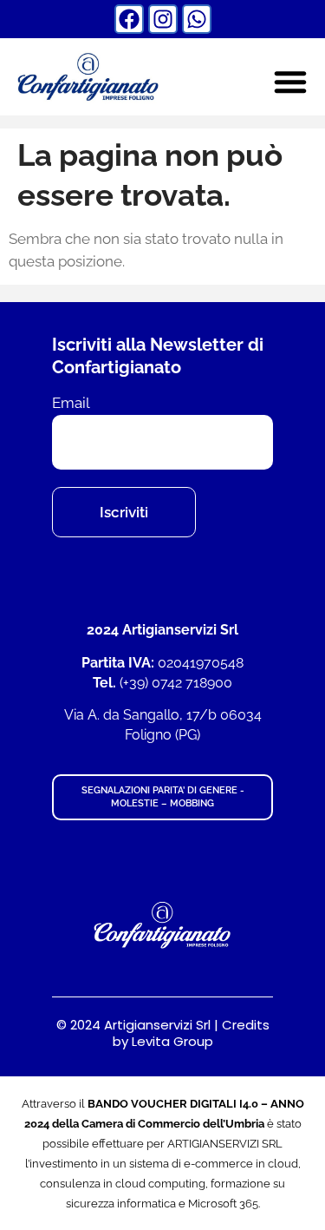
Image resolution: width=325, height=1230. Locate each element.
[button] (290, 82)
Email (71, 403)
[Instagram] (163, 19)
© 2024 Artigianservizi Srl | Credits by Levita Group (163, 1033)
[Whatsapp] (196, 19)
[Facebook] (129, 19)
